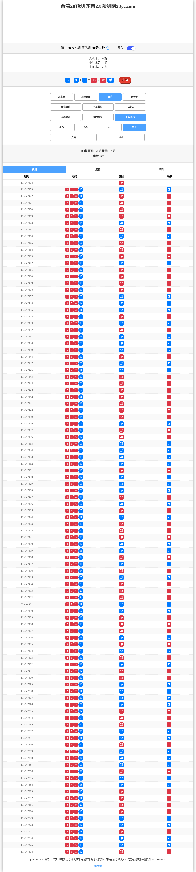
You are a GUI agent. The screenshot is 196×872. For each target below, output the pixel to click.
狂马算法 (130, 117)
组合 (61, 127)
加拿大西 (86, 97)
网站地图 (98, 866)
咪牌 (125, 80)
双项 (73, 137)
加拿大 (61, 97)
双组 (121, 137)
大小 (110, 127)
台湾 (110, 97)
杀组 (86, 127)
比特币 (134, 97)
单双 (134, 127)
